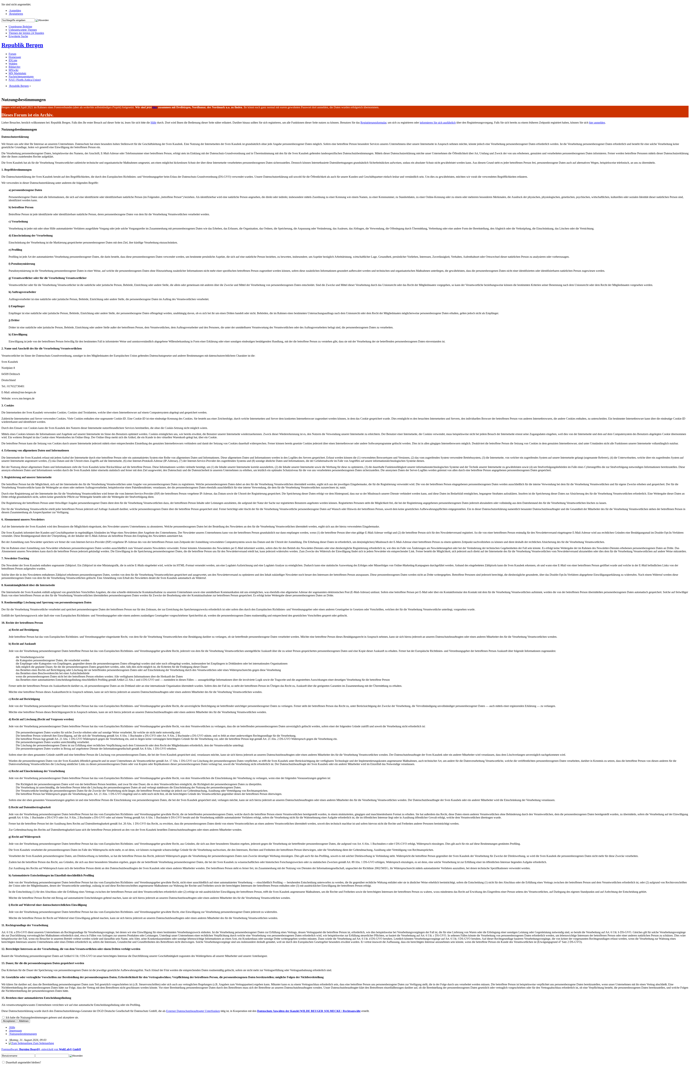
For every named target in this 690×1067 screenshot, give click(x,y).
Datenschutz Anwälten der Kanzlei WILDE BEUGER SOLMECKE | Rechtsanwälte (309, 1011)
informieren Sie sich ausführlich (438, 122)
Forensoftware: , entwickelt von (41, 1049)
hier (154, 107)
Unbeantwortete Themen (23, 29)
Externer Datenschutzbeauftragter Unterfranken (193, 1011)
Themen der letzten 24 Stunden (26, 33)
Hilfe (153, 122)
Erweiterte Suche (18, 36)
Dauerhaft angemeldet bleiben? (23, 1062)
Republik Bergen (22, 45)
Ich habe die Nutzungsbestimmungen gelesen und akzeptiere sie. (42, 1017)
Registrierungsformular (373, 122)
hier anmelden (597, 122)
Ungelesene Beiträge (20, 26)
